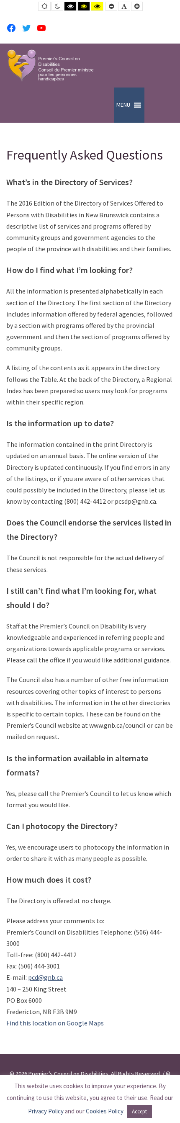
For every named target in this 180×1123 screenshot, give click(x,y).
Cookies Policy (104, 1111)
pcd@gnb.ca (45, 977)
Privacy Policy (46, 1111)
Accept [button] (139, 1111)
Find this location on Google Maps (55, 1023)
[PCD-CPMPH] (50, 65)
